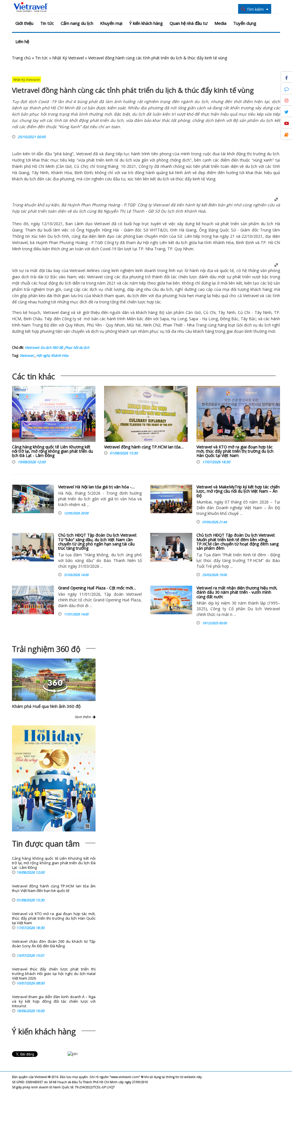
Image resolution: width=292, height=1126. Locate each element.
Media (220, 23)
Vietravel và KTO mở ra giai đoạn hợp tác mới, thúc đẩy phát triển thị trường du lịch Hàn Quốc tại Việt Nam (234, 451)
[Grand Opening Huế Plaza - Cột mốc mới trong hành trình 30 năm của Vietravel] (33, 600)
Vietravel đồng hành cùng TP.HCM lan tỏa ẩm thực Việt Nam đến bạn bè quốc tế (54, 888)
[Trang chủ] (31, 7)
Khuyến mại (111, 23)
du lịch (273, 153)
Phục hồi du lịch (77, 347)
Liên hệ (22, 41)
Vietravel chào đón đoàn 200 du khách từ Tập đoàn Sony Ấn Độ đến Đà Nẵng (54, 943)
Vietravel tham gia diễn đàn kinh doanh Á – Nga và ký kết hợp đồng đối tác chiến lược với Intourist (54, 1001)
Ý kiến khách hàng (146, 23)
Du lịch (167, 211)
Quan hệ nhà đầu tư (189, 23)
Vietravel (84, 153)
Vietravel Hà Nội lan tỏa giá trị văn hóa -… (96, 487)
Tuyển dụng (244, 23)
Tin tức (47, 23)
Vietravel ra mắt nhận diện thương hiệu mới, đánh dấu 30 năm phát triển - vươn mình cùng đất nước (236, 592)
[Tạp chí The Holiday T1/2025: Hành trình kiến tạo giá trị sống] (54, 778)
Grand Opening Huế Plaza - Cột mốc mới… (97, 588)
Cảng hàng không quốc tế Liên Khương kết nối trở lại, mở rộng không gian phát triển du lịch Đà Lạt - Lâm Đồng (52, 451)
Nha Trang (155, 248)
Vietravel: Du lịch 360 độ (44, 347)
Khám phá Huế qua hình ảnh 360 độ (46, 706)
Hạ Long (179, 318)
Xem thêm (84, 716)
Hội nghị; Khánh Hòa (51, 355)
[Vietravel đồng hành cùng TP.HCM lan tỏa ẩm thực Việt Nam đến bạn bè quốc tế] (146, 415)
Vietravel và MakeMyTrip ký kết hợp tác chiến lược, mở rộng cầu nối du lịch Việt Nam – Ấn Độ (238, 491)
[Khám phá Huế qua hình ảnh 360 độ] (55, 691)
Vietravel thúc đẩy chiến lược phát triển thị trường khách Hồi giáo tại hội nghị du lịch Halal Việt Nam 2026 (54, 974)
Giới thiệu (24, 23)
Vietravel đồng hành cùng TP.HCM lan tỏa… (144, 447)
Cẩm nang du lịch (77, 23)
